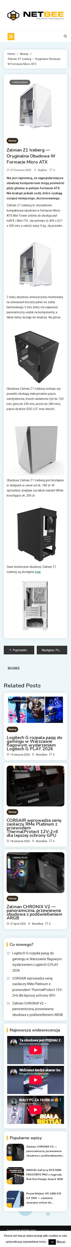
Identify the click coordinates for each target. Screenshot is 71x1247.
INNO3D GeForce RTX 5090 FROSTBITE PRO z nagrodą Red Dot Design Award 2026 (44, 1174)
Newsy (12, 140)
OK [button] (52, 1242)
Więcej (61, 1241)
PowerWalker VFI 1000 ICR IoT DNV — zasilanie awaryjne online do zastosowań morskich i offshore (43, 1198)
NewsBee (41, 754)
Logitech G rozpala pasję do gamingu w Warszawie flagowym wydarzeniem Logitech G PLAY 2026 (34, 743)
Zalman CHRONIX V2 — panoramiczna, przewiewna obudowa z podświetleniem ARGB (34, 912)
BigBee (42, 170)
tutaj (38, 572)
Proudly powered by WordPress (50, 1231)
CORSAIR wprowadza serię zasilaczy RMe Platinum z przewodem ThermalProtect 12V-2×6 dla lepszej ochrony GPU (34, 828)
